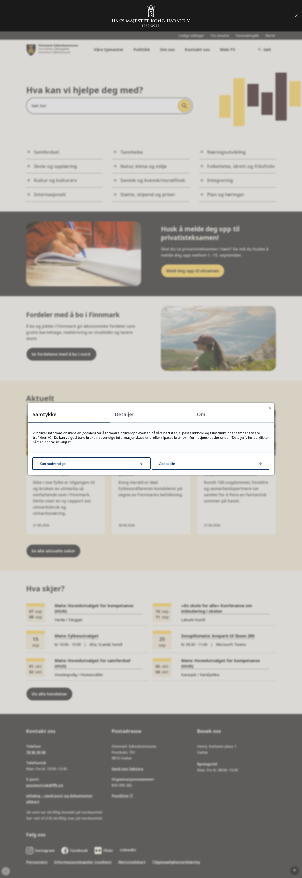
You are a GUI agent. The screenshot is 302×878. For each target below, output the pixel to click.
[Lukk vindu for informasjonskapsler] (270, 407)
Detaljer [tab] (124, 414)
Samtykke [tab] (44, 414)
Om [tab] (201, 414)
